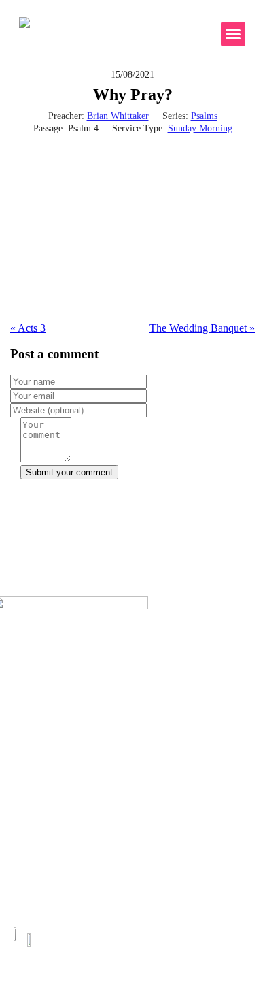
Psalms (204, 116)
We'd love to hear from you (132, 502)
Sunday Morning (200, 128)
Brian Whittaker (118, 116)
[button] (233, 34)
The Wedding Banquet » (202, 328)
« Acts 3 (28, 328)
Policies (23, 732)
